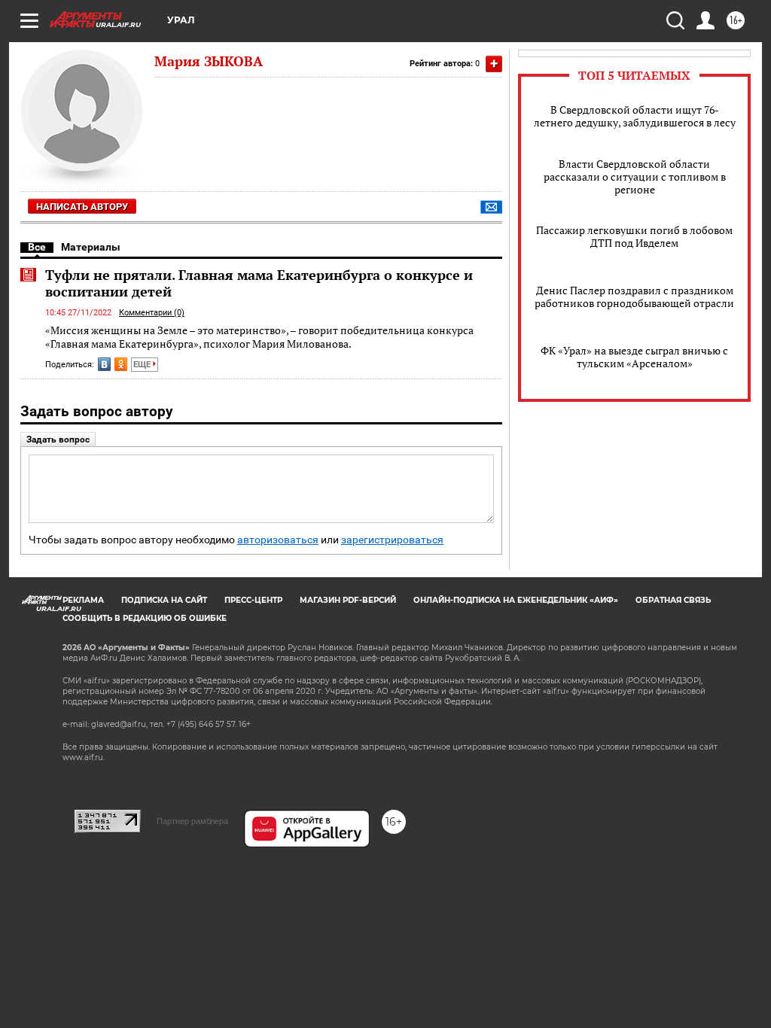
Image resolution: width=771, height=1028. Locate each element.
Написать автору (82, 206)
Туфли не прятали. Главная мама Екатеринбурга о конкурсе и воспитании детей (259, 283)
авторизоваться (277, 540)
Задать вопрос (58, 439)
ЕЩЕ (143, 365)
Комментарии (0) (151, 313)
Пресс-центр (253, 600)
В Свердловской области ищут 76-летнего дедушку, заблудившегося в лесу (635, 116)
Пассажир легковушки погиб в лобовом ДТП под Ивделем (634, 236)
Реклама (83, 600)
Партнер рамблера (192, 821)
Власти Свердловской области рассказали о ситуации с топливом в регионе (635, 176)
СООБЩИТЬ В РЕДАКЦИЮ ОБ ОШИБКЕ (144, 618)
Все (37, 247)
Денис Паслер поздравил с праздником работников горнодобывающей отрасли (634, 296)
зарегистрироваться (392, 540)
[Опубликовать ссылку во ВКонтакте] (104, 364)
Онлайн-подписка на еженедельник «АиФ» (515, 600)
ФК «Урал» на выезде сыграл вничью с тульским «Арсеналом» (634, 357)
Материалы (90, 247)
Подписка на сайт (164, 600)
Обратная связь (673, 600)
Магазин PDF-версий (348, 600)
